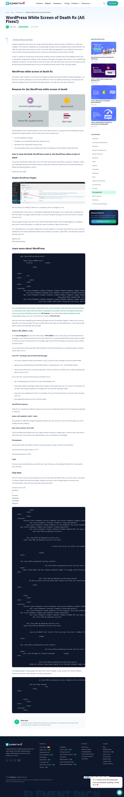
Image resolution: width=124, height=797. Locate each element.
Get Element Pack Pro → (104, 221)
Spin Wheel (63, 757)
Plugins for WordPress (98, 181)
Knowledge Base (86, 751)
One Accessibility (44, 754)
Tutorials (94, 188)
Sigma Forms (43, 749)
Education (95, 146)
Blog (12, 12)
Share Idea (85, 758)
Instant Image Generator (67, 762)
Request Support (86, 749)
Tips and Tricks (96, 184)
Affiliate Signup (107, 749)
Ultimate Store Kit (65, 752)
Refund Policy (107, 759)
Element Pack (19, 671)
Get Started (112, 3)
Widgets (48, 3)
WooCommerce (96, 196)
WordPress (95, 200)
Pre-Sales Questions (87, 756)
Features (39, 3)
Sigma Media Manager (66, 764)
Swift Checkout (64, 759)
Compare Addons (108, 763)
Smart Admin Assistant (66, 754)
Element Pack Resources (99, 150)
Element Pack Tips (97, 154)
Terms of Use (106, 754)
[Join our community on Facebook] (7, 760)
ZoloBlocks (63, 747)
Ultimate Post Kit (44, 752)
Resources (86, 3)
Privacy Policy (107, 756)
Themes (42, 767)
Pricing (67, 3)
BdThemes (13, 777)
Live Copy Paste (44, 762)
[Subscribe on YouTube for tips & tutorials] (15, 760)
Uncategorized (19, 12)
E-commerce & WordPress (99, 142)
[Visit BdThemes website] (19, 760)
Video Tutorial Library (88, 754)
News (94, 177)
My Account (85, 747)
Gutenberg (95, 169)
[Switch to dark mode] (104, 3)
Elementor (95, 158)
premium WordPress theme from (34, 313)
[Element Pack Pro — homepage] (15, 3)
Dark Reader (43, 759)
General (94, 165)
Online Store (106, 751)
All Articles (95, 138)
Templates (57, 3)
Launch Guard (64, 749)
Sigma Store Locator (45, 764)
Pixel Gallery (43, 757)
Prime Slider (30, 671)
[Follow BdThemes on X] (11, 760)
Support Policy (107, 761)
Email (93, 161)
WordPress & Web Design (99, 204)
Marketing (95, 173)
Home (7, 12)
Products (74, 3)
